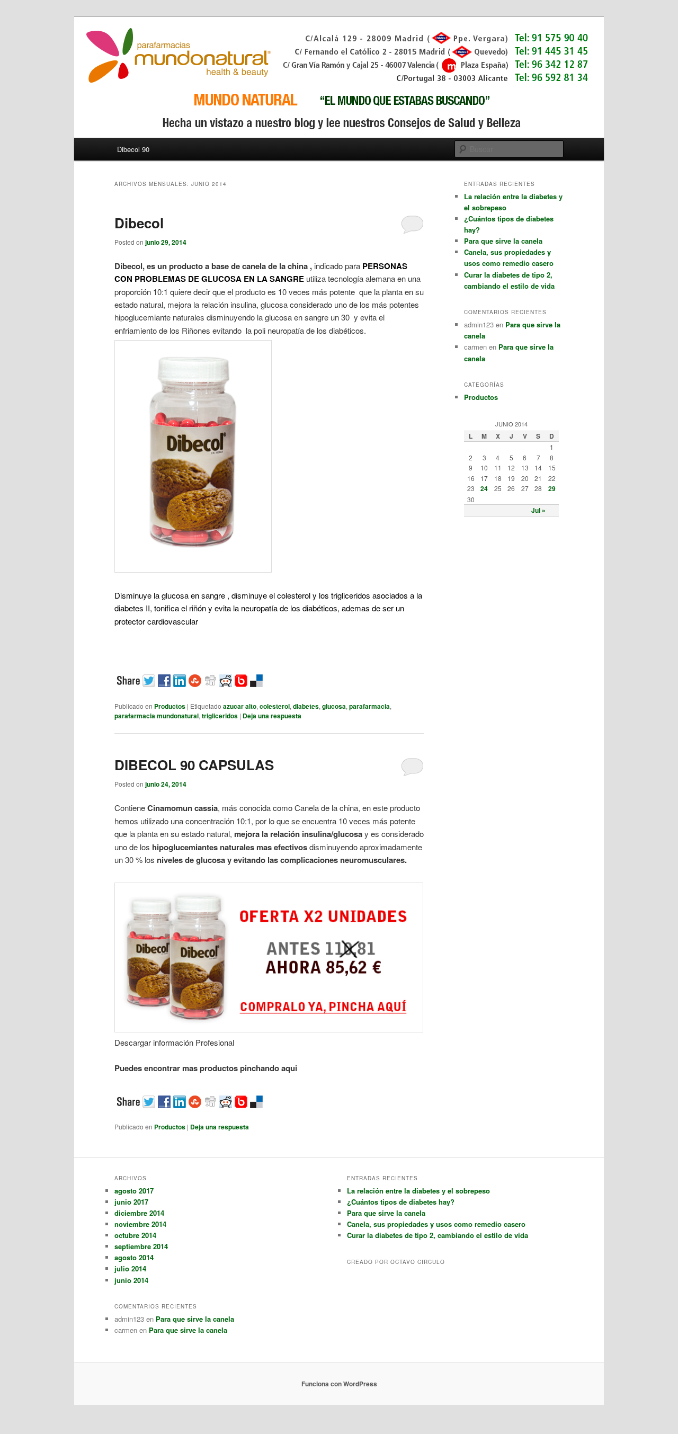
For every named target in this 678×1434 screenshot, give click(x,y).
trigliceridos (220, 715)
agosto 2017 (134, 1191)
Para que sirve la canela (503, 241)
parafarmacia (369, 706)
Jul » (538, 510)
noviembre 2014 (140, 1224)
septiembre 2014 (141, 1246)
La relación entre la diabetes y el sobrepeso (418, 1191)
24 (484, 488)
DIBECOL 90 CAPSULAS (194, 764)
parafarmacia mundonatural (156, 715)
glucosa (334, 706)
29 (552, 488)
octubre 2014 (135, 1235)
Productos (169, 706)
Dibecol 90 (133, 149)
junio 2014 (131, 1280)
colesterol (275, 706)
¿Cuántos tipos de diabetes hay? (400, 1202)
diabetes (306, 706)
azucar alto (239, 706)
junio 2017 (131, 1202)
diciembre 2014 (139, 1213)
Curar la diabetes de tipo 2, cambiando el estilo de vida (437, 1235)
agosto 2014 (134, 1257)
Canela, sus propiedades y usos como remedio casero (436, 1224)
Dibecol (139, 223)
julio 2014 (130, 1268)
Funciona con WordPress (339, 1383)
